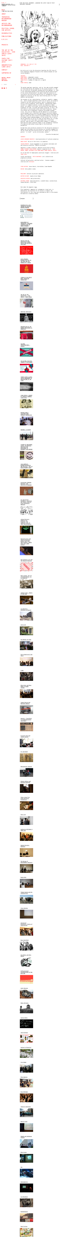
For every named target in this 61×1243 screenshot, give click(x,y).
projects (5, 45)
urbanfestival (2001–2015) (7, 66)
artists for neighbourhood (7, 24)
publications (6, 36)
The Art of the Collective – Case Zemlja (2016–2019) (8, 52)
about (4, 14)
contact (4, 70)
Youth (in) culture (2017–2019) (7, 60)
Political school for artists (8, 29)
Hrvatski (3, 77)
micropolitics (7, 33)
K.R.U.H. (5, 39)
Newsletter (4, 79)
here (36, 187)
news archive (4, 80)
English (8, 77)
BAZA (7, 10)
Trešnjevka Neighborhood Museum (6, 18)
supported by (6, 73)
